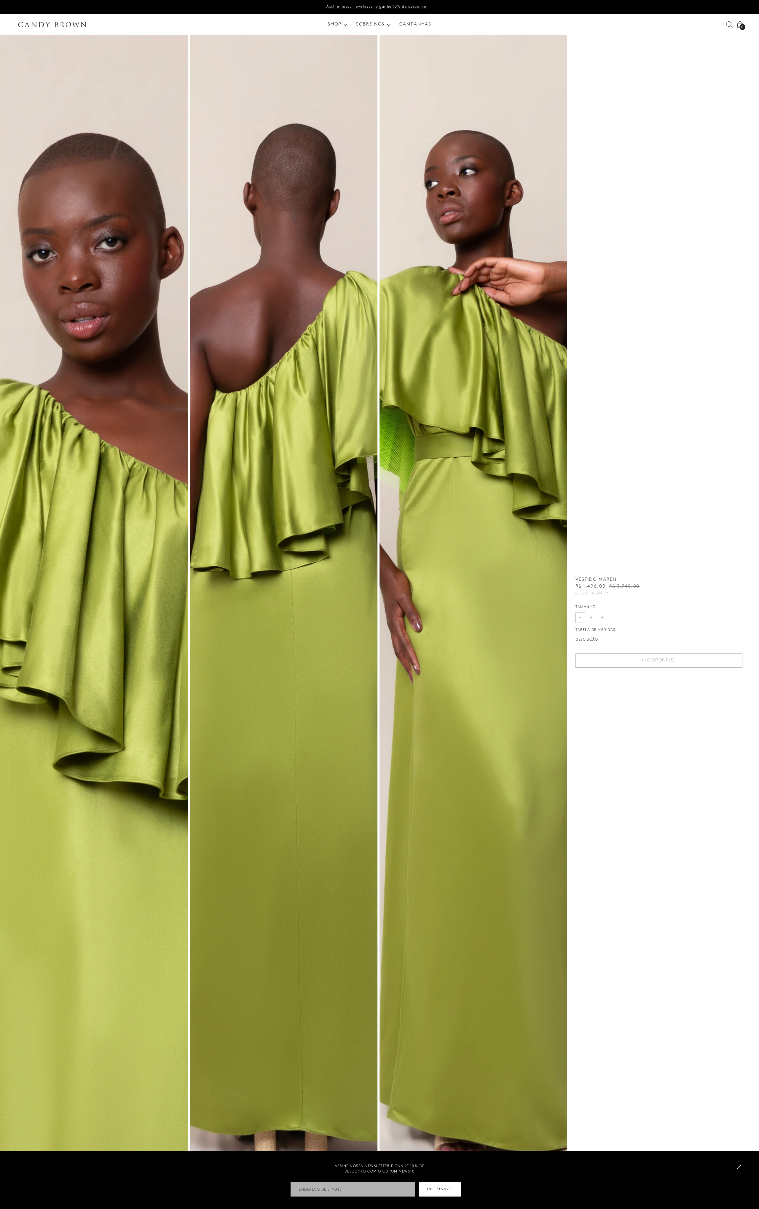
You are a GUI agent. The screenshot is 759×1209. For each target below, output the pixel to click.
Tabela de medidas (595, 630)
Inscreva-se (440, 1189)
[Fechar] (738, 1167)
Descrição (586, 639)
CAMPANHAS (415, 24)
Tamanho (585, 607)
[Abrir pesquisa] (729, 24)
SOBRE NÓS (370, 24)
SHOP (335, 24)
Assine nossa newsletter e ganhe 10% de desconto (376, 6)
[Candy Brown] (52, 24)
